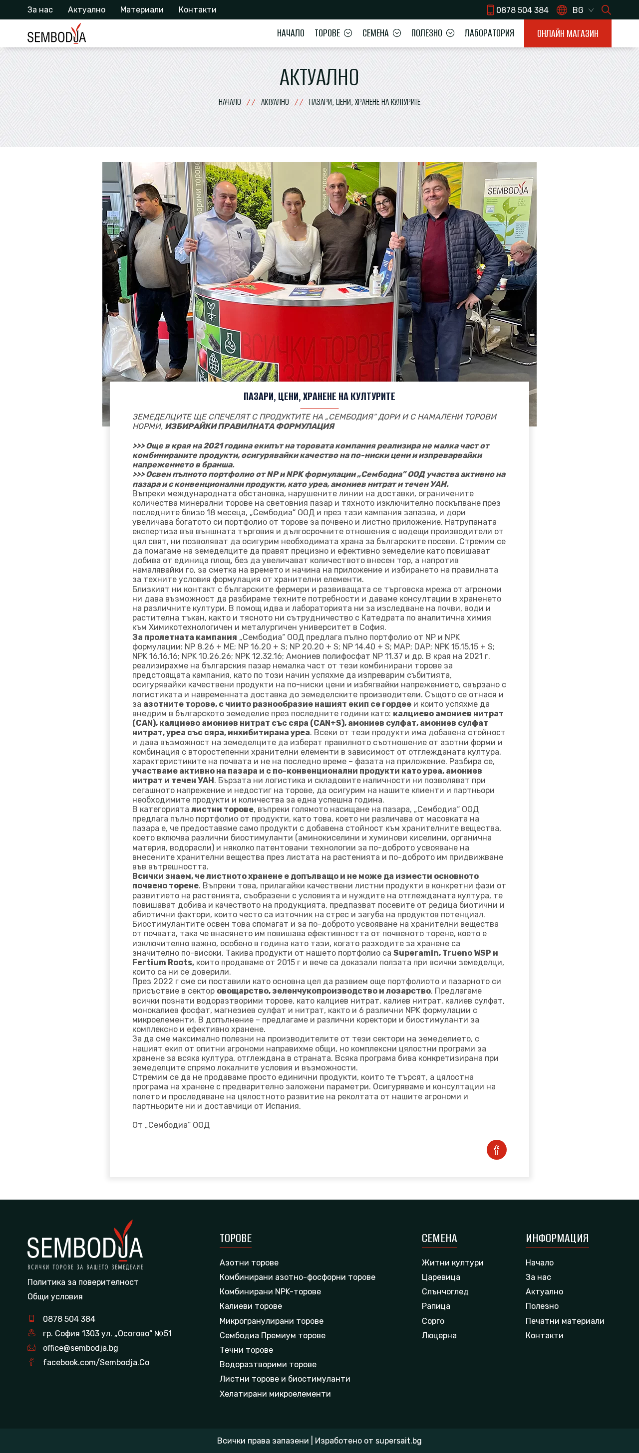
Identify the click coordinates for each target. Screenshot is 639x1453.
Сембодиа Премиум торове (272, 1335)
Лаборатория (489, 33)
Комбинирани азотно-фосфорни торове (297, 1277)
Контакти (198, 9)
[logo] (56, 33)
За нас (40, 9)
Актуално (86, 9)
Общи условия (55, 1296)
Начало (291, 33)
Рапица (436, 1306)
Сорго (433, 1321)
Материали (142, 9)
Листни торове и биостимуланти (285, 1379)
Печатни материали (565, 1321)
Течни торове (246, 1350)
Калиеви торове (251, 1306)
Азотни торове (249, 1262)
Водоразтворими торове (268, 1364)
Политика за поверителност (83, 1282)
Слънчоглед (445, 1291)
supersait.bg (398, 1441)
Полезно (542, 1306)
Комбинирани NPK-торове (270, 1291)
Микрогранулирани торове (271, 1321)
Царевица (441, 1277)
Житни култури (453, 1262)
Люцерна (439, 1335)
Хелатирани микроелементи (275, 1394)
